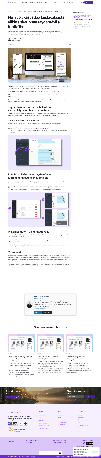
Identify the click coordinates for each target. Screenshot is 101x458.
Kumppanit (61, 419)
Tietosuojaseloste (70, 456)
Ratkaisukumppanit (63, 422)
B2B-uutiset (81, 417)
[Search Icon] (79, 2)
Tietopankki (81, 419)
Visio (59, 417)
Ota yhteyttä (61, 424)
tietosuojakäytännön (73, 400)
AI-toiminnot (40, 2)
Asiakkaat (32, 2)
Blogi (15, 11)
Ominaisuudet (42, 415)
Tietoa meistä (61, 415)
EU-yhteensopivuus (43, 428)
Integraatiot (41, 420)
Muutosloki (80, 415)
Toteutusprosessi (43, 423)
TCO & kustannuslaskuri (44, 425)
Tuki (79, 422)
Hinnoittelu (62, 2)
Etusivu (10, 11)
